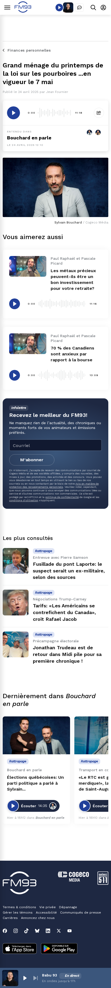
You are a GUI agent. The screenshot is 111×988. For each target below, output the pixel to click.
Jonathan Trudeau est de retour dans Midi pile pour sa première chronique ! (67, 654)
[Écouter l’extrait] (13, 112)
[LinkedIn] (48, 931)
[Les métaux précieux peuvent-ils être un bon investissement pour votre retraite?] (27, 266)
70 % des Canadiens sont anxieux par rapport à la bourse (72, 353)
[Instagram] (15, 931)
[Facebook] (5, 931)
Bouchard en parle (29, 137)
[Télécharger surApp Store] (20, 949)
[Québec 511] (103, 883)
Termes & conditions (19, 907)
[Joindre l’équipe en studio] (79, 7)
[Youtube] (69, 931)
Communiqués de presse (80, 912)
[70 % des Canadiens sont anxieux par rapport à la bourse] (27, 343)
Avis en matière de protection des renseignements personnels (54, 485)
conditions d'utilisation (23, 500)
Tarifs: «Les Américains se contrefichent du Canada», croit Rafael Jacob (64, 612)
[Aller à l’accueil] (23, 11)
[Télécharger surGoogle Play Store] (59, 949)
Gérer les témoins (18, 912)
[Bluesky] (37, 931)
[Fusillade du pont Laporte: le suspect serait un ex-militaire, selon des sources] (16, 561)
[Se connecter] (103, 7)
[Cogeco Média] (73, 880)
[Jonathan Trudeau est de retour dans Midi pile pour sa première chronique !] (16, 644)
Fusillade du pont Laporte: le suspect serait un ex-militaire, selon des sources (69, 570)
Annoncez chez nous (38, 918)
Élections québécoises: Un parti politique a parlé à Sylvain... (35, 783)
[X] (59, 931)
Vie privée (47, 907)
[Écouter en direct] (59, 7)
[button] (24, 978)
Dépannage (68, 907)
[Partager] (99, 113)
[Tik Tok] (26, 931)
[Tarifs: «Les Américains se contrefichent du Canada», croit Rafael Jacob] (16, 602)
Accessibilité (46, 912)
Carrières (10, 918)
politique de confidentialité (62, 497)
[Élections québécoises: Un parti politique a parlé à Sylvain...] (36, 735)
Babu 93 (49, 975)
